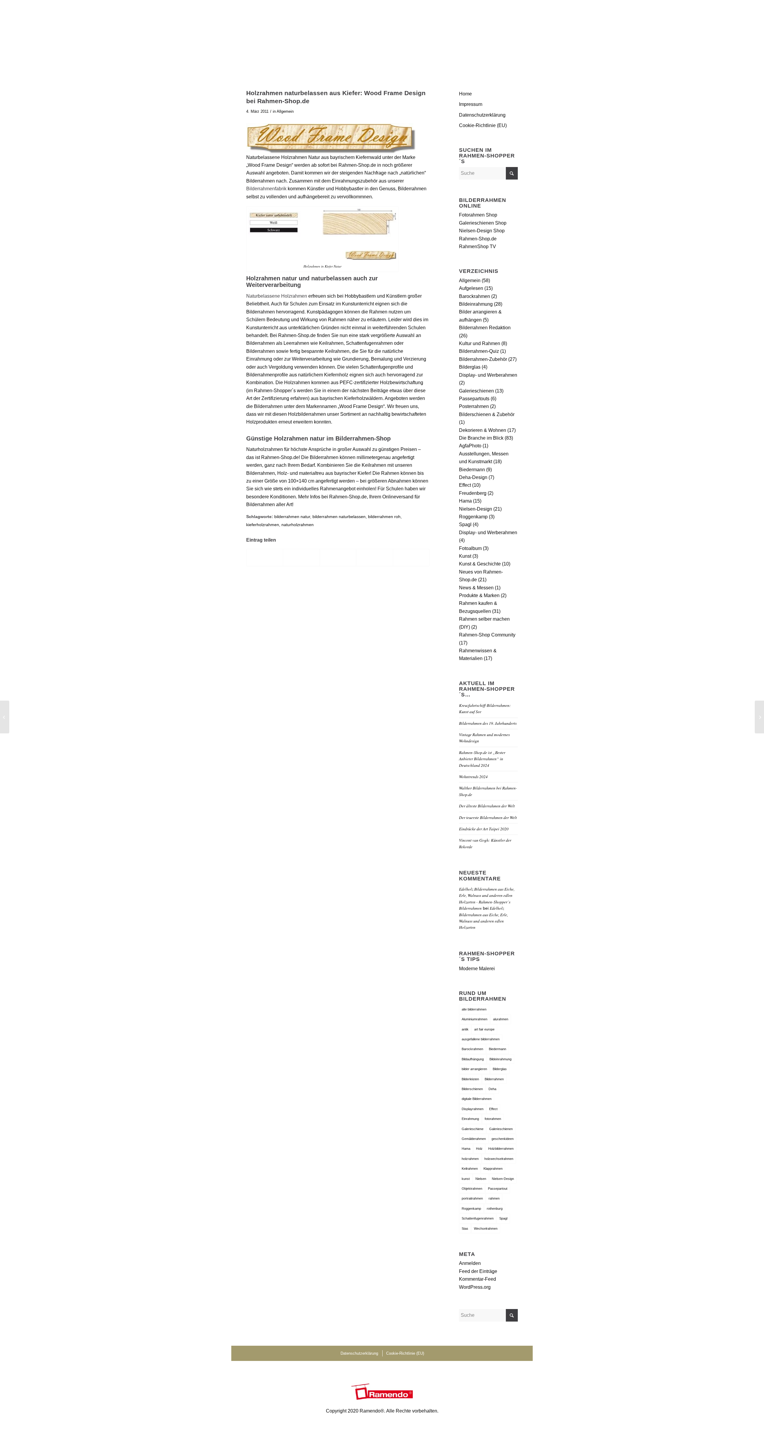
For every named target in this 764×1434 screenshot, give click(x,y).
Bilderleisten (470, 1079)
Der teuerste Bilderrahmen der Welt (488, 817)
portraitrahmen (472, 1198)
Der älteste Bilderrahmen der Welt (487, 806)
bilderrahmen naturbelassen (339, 516)
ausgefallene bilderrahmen (481, 1039)
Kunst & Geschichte (480, 563)
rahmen (494, 1198)
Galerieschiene (472, 1129)
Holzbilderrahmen (501, 1148)
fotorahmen (493, 1119)
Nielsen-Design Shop (482, 230)
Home (465, 93)
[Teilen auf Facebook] (265, 557)
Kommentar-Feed (477, 1279)
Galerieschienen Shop (482, 222)
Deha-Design (473, 477)
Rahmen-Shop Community (487, 634)
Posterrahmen (474, 406)
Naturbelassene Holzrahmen (276, 296)
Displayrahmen (472, 1109)
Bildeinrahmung (476, 304)
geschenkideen (503, 1139)
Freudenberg (472, 493)
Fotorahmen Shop (478, 214)
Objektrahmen (472, 1188)
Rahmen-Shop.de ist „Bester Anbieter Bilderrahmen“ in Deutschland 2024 (482, 759)
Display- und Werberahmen (488, 375)
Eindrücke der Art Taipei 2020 (484, 829)
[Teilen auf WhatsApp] (338, 557)
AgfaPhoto (470, 445)
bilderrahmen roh (384, 516)
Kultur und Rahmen (479, 343)
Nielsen (480, 1178)
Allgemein (285, 111)
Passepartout (497, 1188)
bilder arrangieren (474, 1069)
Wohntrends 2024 (473, 776)
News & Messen (476, 587)
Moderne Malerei (477, 968)
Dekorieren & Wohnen (482, 430)
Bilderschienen (472, 1089)
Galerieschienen (476, 390)
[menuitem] (510, 37)
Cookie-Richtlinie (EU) (483, 125)
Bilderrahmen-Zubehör (483, 359)
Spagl (465, 524)
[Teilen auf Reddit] (411, 557)
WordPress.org (475, 1287)
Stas (465, 1228)
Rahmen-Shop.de (478, 238)
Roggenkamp (473, 516)
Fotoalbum (470, 548)
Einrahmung (470, 1119)
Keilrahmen (470, 1168)
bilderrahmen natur (292, 516)
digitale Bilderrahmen (477, 1099)
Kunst (465, 556)
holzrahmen (470, 1159)
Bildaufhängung (473, 1059)
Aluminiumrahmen (474, 1019)
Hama (465, 500)
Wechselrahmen (485, 1228)
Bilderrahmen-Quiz (479, 351)
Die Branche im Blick (481, 438)
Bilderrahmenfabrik (266, 188)
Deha (492, 1089)
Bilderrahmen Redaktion (485, 327)
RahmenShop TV (477, 246)
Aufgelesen (471, 288)
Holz (479, 1148)
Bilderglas (469, 367)
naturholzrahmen (297, 524)
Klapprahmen (493, 1168)
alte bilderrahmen (474, 1009)
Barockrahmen (474, 296)
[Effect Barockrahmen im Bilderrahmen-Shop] (4, 717)
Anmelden (470, 1263)
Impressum (470, 104)
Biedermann (472, 469)
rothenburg (495, 1208)
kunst (466, 1178)
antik (465, 1029)
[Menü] (510, 37)
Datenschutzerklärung (482, 115)
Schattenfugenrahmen (478, 1218)
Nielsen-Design (475, 509)
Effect (465, 485)
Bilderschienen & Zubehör (487, 414)
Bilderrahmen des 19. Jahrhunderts (488, 723)
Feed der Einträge (478, 1271)
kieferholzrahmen (262, 524)
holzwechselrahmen (498, 1159)
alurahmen (500, 1019)
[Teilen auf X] (301, 557)
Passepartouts (474, 398)
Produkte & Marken (479, 595)
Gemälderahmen (474, 1139)
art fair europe (484, 1029)
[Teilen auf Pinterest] (374, 557)
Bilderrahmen (494, 1079)
